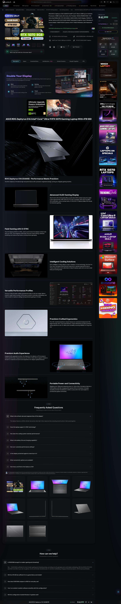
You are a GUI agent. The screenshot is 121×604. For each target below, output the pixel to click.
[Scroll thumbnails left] (4, 45)
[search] (56, 2)
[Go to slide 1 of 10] (8, 45)
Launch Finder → (109, 75)
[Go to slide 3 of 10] (18, 45)
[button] (68, 45)
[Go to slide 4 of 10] (23, 45)
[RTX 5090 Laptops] (108, 177)
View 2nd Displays (86, 95)
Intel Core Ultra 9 (40, 9)
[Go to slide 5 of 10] (28, 45)
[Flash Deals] (108, 112)
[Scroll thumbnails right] (44, 45)
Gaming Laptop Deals (30, 9)
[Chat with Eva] (111, 2)
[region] (24, 27)
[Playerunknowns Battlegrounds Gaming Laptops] (108, 133)
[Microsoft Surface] (108, 264)
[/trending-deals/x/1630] (108, 199)
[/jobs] (108, 308)
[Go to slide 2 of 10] (13, 45)
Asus (72, 9)
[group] (72, 25)
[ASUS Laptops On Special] (108, 155)
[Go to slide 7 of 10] (39, 45)
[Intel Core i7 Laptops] (108, 221)
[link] (16, 5)
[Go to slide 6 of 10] (33, 45)
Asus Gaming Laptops (64, 9)
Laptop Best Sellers (20, 9)
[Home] (2, 9)
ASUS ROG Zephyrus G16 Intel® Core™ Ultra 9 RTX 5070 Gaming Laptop (90, 9)
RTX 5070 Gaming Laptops (52, 9)
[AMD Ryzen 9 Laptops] (108, 242)
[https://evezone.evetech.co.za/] (108, 286)
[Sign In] (101, 2)
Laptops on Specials (9, 9)
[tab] (16, 61)
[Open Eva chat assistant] (118, 592)
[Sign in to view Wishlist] (108, 2)
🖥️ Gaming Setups (113, 5)
